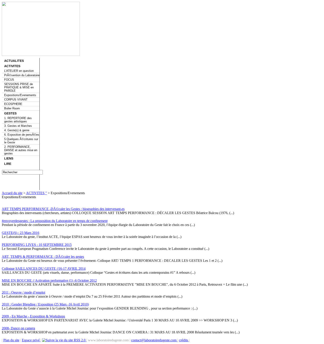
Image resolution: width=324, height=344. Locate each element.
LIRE (7, 163)
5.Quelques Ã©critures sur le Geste (21, 140)
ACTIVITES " (36, 193)
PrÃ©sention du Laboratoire (21, 75)
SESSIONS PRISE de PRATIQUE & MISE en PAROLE (19, 87)
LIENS (8, 158)
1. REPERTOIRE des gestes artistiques (18, 119)
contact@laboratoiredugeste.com (154, 340)
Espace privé (31, 340)
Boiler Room (12, 108)
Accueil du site (12, 193)
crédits (184, 340)
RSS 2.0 (79, 340)
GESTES (10, 113)
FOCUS (9, 79)
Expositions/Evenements (20, 95)
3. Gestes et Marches (18, 125)
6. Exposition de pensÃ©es (21, 134)
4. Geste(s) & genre (16, 130)
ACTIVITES (12, 66)
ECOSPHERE (13, 104)
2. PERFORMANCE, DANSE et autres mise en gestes (20, 150)
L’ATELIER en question (19, 70)
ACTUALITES (14, 61)
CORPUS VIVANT (16, 99)
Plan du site (11, 340)
